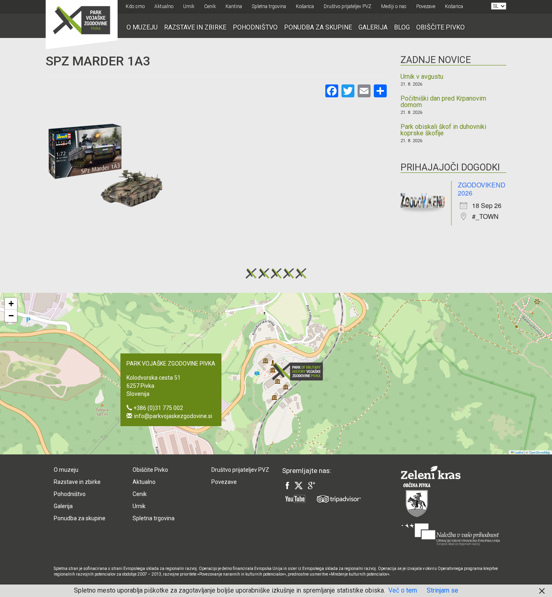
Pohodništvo (255, 27)
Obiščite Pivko (440, 27)
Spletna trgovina (269, 6)
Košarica (305, 6)
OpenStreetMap (539, 452)
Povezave (425, 6)
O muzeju (142, 27)
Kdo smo (135, 6)
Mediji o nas (394, 6)
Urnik (188, 6)
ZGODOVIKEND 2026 (482, 189)
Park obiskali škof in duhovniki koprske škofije (443, 130)
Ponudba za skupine (318, 27)
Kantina (233, 6)
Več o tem (402, 590)
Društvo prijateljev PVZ (347, 6)
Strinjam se (442, 590)
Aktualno (163, 6)
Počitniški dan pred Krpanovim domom (443, 101)
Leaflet (518, 452)
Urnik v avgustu (421, 77)
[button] (300, 371)
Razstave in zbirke (195, 27)
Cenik (210, 6)
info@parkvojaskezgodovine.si (173, 416)
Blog (402, 27)
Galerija (373, 27)
